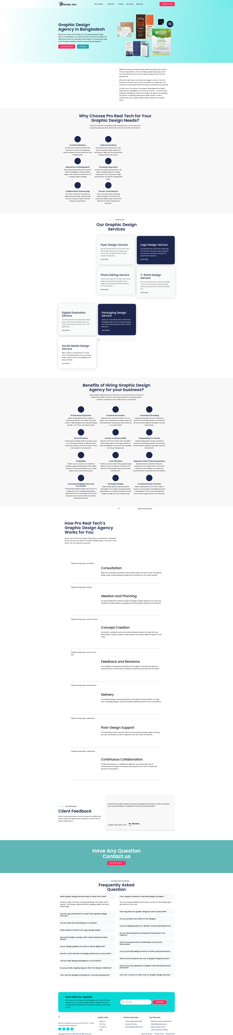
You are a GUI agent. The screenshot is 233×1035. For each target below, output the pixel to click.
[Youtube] (67, 1029)
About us (139, 4)
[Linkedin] (63, 1029)
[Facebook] (59, 1029)
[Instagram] (72, 1029)
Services (111, 4)
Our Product (98, 4)
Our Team (129, 4)
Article (121, 4)
